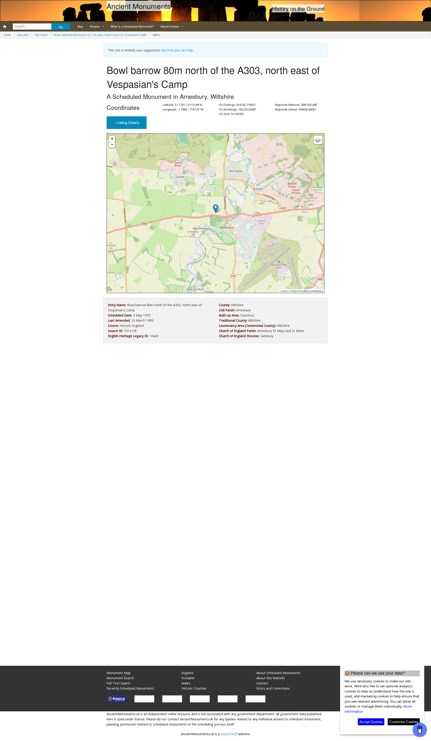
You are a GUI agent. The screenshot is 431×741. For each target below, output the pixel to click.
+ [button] (112, 138)
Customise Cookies (403, 722)
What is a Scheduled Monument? (132, 26)
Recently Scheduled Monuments (130, 688)
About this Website (270, 678)
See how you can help (177, 50)
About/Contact (170, 26)
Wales (185, 683)
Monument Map (119, 673)
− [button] (112, 144)
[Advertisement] (215, 383)
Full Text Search (118, 683)
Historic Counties (194, 688)
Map (80, 26)
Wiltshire (41, 35)
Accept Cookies (371, 722)
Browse (94, 26)
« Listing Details (126, 122)
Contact (262, 683)
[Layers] (318, 140)
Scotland (187, 678)
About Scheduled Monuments (278, 673)
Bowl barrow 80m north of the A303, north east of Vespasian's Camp (100, 35)
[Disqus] (215, 481)
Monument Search (120, 678)
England (23, 35)
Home (7, 35)
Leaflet (284, 291)
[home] (4, 26)
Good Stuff (229, 734)
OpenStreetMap (300, 291)
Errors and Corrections (273, 688)
